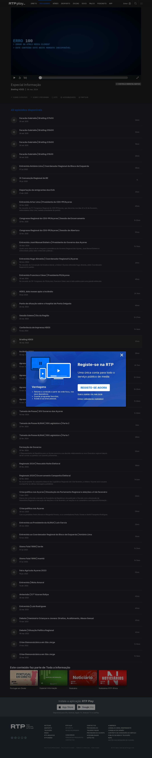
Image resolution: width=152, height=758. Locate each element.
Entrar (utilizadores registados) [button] (91, 399)
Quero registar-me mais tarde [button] (90, 394)
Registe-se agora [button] (94, 387)
